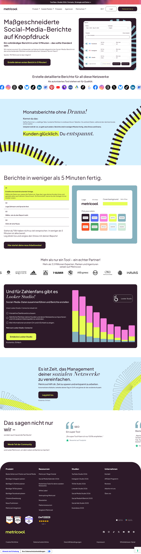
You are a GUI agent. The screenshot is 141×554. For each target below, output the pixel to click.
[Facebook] (103, 531)
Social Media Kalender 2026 (49, 479)
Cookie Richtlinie (12, 542)
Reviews (108, 484)
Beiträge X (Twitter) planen (15, 484)
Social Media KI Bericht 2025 (82, 498)
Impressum (101, 542)
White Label (43, 491)
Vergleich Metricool (46, 510)
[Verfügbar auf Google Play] (130, 520)
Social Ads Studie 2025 (80, 503)
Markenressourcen (45, 505)
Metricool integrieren (13, 508)
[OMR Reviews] (45, 520)
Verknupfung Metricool (47, 495)
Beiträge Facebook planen (15, 493)
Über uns (108, 493)
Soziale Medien (46, 9)
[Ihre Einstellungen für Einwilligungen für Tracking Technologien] (137, 550)
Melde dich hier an (127, 9)
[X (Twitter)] (118, 531)
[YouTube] (123, 531)
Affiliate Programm (111, 479)
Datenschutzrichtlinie (41, 542)
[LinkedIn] (128, 531)
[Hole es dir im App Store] (121, 520)
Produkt (35, 9)
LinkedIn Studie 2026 (79, 489)
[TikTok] (113, 531)
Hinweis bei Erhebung (10, 551)
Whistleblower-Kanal (127, 542)
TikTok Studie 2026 (79, 484)
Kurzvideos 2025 (78, 508)
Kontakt (107, 474)
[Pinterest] (133, 531)
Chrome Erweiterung (13, 498)
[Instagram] (108, 531)
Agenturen (69, 9)
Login (111, 9)
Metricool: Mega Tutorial (47, 474)
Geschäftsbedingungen (72, 542)
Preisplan (58, 9)
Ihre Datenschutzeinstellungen (33, 551)
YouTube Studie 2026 (79, 474)
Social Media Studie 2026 (81, 493)
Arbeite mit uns (110, 489)
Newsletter (43, 500)
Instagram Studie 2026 (80, 479)
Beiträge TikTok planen (14, 489)
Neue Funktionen (12, 503)
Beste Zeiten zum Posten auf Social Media (21, 474)
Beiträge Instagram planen (15, 479)
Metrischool (80, 9)
